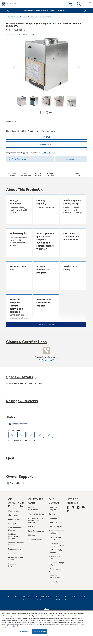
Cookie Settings (23, 631)
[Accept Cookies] (89, 613)
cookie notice (15, 627)
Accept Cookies (39, 631)
